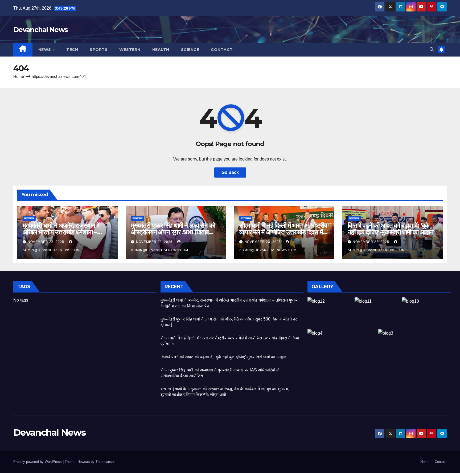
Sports (99, 49)
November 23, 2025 (46, 242)
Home (18, 76)
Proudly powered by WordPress (38, 462)
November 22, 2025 (371, 242)
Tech (72, 49)
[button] (432, 49)
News (45, 49)
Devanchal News (40, 29)
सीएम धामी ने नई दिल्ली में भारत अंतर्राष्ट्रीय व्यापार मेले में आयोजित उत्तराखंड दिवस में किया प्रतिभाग (283, 232)
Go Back (230, 172)
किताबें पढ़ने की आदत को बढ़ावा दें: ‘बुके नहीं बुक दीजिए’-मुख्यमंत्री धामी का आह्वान (390, 229)
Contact (222, 49)
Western (130, 49)
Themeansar (105, 462)
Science (190, 49)
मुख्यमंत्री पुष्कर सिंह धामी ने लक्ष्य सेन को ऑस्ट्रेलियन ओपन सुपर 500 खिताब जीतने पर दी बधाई (173, 232)
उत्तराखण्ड (29, 218)
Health (160, 49)
